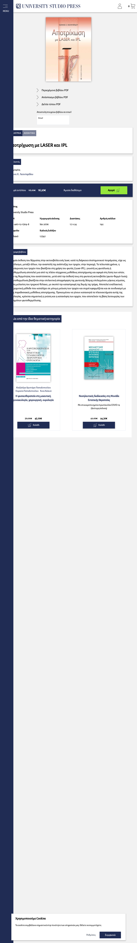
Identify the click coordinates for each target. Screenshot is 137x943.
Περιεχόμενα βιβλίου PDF (55, 90)
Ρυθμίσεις (91, 935)
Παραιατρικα (14, 133)
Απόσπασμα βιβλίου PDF (55, 97)
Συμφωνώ (110, 935)
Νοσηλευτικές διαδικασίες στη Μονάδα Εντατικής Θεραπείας (99, 398)
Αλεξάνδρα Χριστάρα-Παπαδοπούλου (33, 388)
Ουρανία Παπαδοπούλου (27, 391)
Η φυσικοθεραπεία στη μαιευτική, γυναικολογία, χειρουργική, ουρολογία (33, 398)
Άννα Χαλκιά (45, 391)
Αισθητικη (29, 133)
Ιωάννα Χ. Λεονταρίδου (21, 174)
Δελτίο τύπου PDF (51, 104)
